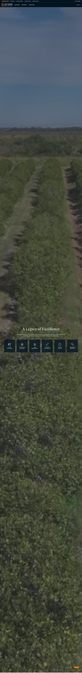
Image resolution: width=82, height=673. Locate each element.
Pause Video (76, 667)
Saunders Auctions (28, 1)
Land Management (35, 348)
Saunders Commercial (19, 1)
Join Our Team (31, 4)
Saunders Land (12, 1)
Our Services (17, 4)
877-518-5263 (78, 1)
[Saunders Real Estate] (7, 4)
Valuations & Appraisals (72, 348)
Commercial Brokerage (22, 348)
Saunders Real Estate (5, 1)
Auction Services (60, 348)
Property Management (47, 348)
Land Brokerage (9, 348)
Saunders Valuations (35, 1)
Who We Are (24, 4)
